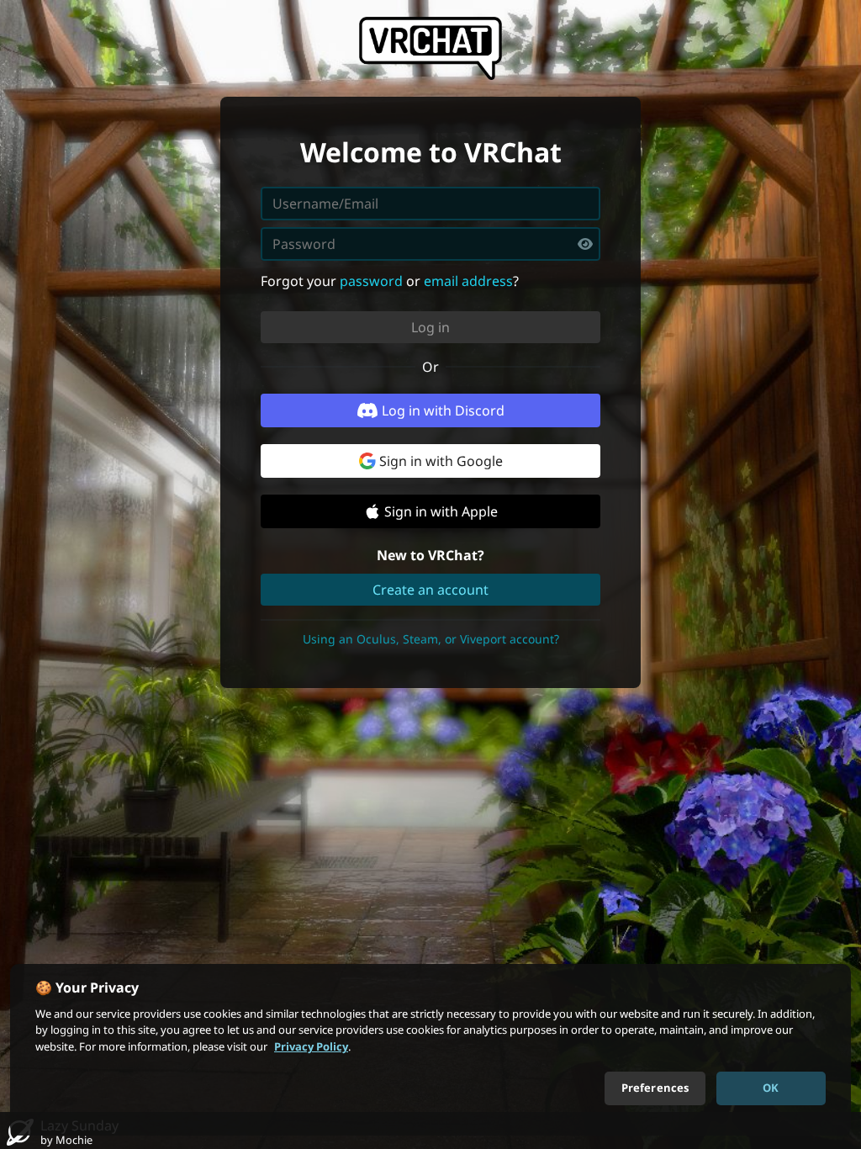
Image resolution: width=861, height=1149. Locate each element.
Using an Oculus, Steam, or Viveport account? (431, 639)
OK (771, 1087)
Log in (430, 327)
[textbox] (430, 244)
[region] (430, 1050)
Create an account (430, 589)
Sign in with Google (441, 461)
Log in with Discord (443, 410)
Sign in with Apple (441, 511)
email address (468, 281)
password (371, 281)
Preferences (655, 1087)
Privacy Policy (311, 1046)
